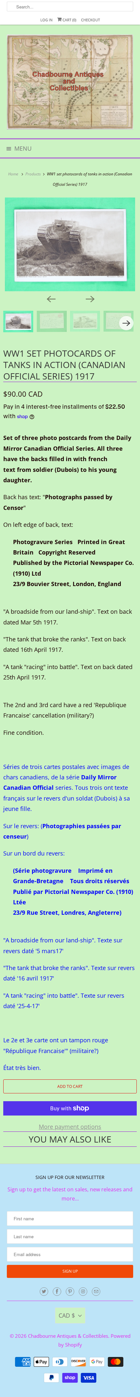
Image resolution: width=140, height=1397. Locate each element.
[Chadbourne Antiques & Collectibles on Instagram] (83, 1291)
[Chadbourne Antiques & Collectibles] (70, 83)
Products (33, 174)
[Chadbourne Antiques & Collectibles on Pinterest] (70, 1291)
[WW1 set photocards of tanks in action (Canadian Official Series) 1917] (70, 244)
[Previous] (50, 298)
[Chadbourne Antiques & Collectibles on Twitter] (44, 1291)
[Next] (89, 298)
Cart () (69, 19)
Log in (46, 19)
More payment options (70, 1126)
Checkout (90, 19)
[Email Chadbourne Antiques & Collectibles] (96, 1291)
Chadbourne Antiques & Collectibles (68, 1336)
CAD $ (67, 1315)
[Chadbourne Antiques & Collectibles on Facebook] (57, 1291)
